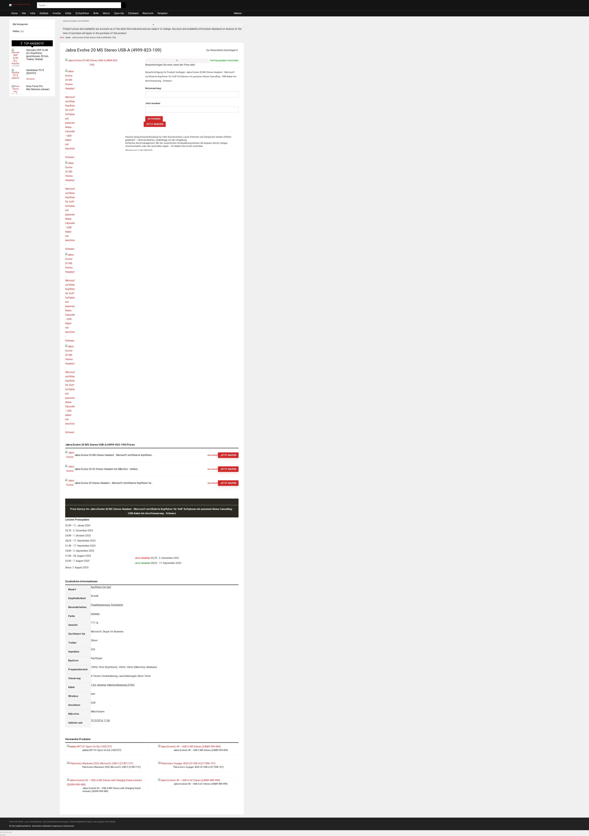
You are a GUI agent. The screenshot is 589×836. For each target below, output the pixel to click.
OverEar (56, 13)
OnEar (68, 13)
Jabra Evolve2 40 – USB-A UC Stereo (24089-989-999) (200, 784)
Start (62, 37)
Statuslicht (117, 604)
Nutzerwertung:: (153, 88)
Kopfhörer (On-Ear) (101, 587)
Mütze (106, 13)
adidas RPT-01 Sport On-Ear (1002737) (101, 750)
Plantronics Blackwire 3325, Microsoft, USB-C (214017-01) (111, 767)
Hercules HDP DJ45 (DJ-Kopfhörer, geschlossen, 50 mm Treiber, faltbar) (37, 55)
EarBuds (44, 13)
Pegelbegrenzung (100, 604)
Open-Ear (119, 13)
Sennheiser (30, 79)
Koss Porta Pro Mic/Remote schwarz (38, 88)
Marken (238, 13)
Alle (24, 13)
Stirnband (133, 13)
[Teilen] (7, 832)
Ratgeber (163, 13)
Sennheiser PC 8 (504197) (35, 72)
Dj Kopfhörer (82, 13)
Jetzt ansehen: (153, 103)
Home (14, 13)
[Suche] (123, 5)
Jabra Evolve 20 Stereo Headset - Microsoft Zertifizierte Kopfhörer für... (113, 483)
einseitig (101, 684)
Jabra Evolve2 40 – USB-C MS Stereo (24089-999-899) (200, 750)
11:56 (107, 720)
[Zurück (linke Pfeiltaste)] (1, 835)
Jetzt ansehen (154, 124)
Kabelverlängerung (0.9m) (121, 684)
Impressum (57, 826)
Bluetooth (147, 13)
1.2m (93, 684)
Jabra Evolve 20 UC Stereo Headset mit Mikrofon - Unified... (106, 469)
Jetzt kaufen (228, 455)
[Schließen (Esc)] (10, 832)
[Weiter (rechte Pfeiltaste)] (4, 835)
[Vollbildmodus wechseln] (4, 832)
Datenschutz (69, 826)
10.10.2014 (97, 720)
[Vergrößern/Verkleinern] (1, 832)
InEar (32, 13)
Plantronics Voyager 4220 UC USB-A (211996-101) (198, 767)
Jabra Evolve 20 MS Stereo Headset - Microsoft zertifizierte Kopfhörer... (113, 455)
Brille (96, 13)
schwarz (95, 613)
